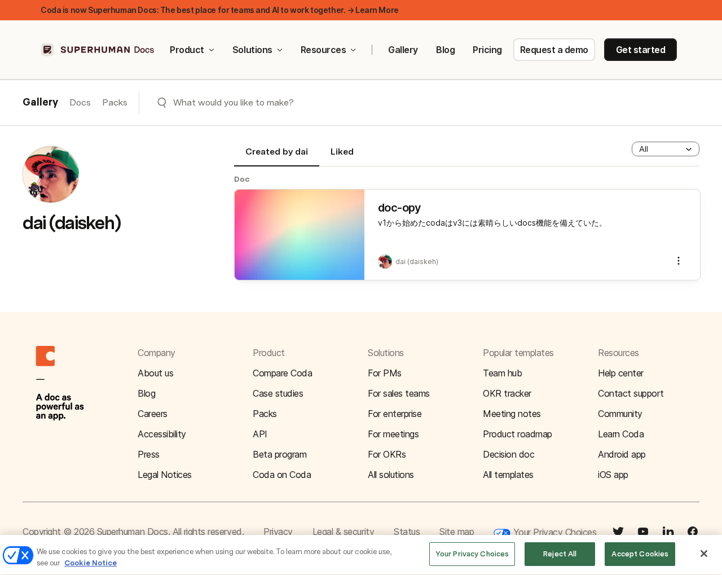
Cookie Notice (90, 563)
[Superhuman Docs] (98, 49)
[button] (665, 149)
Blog (445, 49)
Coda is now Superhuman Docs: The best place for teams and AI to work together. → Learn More (220, 10)
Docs (80, 102)
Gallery (403, 49)
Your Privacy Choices (553, 532)
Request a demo (554, 49)
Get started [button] (641, 49)
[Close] (704, 553)
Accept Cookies (639, 554)
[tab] (276, 156)
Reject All (559, 554)
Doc (242, 178)
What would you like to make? (233, 102)
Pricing (487, 49)
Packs (114, 102)
